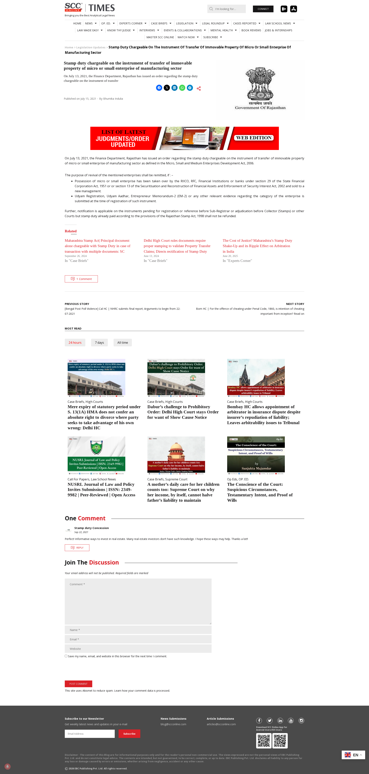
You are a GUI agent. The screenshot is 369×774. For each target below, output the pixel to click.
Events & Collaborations (183, 30)
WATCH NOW (186, 37)
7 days (99, 342)
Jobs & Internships (278, 30)
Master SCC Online (160, 37)
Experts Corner (130, 23)
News (89, 23)
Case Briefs (159, 23)
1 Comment (84, 279)
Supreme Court (176, 479)
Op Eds (232, 479)
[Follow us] (259, 721)
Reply (79, 547)
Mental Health (221, 30)
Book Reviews (251, 30)
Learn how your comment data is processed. (142, 690)
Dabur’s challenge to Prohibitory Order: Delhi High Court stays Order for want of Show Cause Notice (183, 412)
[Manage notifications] (7, 766)
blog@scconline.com (173, 724)
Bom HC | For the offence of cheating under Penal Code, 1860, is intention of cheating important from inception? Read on (250, 308)
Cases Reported (244, 23)
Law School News (278, 23)
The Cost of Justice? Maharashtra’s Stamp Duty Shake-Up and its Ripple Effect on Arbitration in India (257, 245)
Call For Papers (78, 479)
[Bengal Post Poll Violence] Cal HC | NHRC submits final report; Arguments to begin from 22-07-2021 (122, 308)
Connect (263, 9)
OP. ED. (106, 23)
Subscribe (210, 37)
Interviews (147, 30)
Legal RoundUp (213, 23)
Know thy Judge (119, 30)
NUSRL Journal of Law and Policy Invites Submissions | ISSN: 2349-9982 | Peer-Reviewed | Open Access (101, 489)
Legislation (184, 23)
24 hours (75, 342)
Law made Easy (88, 30)
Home (77, 23)
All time (122, 342)
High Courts (94, 402)
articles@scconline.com (221, 724)
